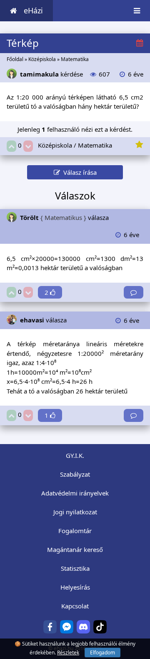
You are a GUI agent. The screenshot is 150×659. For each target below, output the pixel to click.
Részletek (68, 652)
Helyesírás (75, 587)
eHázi (33, 10)
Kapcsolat (75, 606)
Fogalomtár (75, 530)
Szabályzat (75, 474)
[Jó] (11, 146)
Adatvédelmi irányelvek (75, 493)
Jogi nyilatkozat (75, 512)
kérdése (51, 74)
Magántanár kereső (75, 549)
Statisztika (75, 568)
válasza (64, 217)
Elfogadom (102, 652)
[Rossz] (28, 146)
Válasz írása (78, 172)
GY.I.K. (75, 455)
